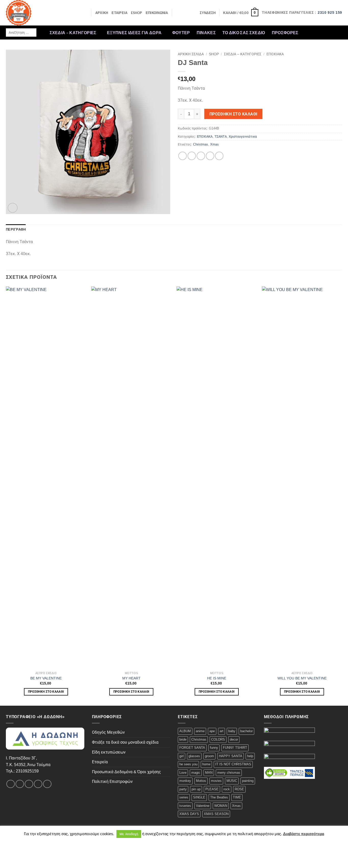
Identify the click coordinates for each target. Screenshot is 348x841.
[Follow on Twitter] (326, 32)
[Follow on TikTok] (319, 32)
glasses (194, 756)
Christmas (200, 144)
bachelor (246, 731)
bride (182, 739)
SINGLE (199, 797)
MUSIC (231, 781)
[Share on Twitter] (192, 156)
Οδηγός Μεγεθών (108, 732)
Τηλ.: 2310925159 (22, 771)
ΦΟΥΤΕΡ (181, 32)
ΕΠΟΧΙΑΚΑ (275, 54)
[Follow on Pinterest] (339, 32)
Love (182, 772)
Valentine (202, 806)
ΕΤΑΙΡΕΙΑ (119, 13)
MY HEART (131, 678)
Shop (214, 54)
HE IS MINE (216, 678)
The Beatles (219, 797)
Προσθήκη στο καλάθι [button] (46, 691)
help (250, 756)
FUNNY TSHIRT (235, 748)
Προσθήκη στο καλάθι (233, 114)
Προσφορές (285, 32)
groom (209, 756)
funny (214, 748)
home (206, 764)
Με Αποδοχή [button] (128, 834)
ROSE (239, 789)
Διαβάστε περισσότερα (303, 834)
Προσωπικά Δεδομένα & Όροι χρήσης (126, 772)
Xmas (214, 144)
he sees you (188, 764)
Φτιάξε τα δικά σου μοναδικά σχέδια (125, 742)
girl (181, 756)
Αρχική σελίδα (191, 54)
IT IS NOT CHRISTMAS (233, 764)
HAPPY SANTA (230, 756)
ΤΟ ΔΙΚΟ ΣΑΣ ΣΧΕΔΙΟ (243, 32)
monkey (185, 781)
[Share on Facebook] (182, 156)
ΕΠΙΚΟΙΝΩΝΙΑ (157, 13)
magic (195, 772)
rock (226, 789)
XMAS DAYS (189, 814)
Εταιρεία (100, 762)
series (183, 797)
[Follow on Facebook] (305, 32)
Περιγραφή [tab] (16, 229)
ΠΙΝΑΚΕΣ (206, 32)
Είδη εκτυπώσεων (109, 752)
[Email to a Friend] (201, 156)
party (183, 789)
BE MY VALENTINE (46, 678)
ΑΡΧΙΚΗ (101, 13)
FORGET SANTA (192, 748)
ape (212, 731)
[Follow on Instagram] (312, 32)
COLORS (218, 739)
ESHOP (136, 13)
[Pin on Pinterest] (210, 156)
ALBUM (185, 731)
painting (247, 781)
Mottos (201, 781)
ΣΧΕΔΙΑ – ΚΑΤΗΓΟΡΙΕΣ (73, 32)
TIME (237, 797)
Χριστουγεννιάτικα (243, 136)
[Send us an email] (332, 32)
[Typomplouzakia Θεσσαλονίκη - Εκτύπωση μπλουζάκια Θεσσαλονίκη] (31, 12)
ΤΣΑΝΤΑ (221, 136)
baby (231, 731)
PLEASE (212, 789)
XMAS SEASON (216, 814)
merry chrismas (228, 772)
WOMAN (220, 806)
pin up (196, 789)
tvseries (185, 806)
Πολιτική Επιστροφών (112, 781)
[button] (208, 12)
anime (200, 731)
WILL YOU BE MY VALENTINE (302, 678)
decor (234, 739)
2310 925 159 (330, 13)
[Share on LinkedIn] (219, 156)
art (221, 731)
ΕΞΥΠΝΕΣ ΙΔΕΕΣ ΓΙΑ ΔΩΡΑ (134, 32)
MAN (208, 772)
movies (216, 781)
